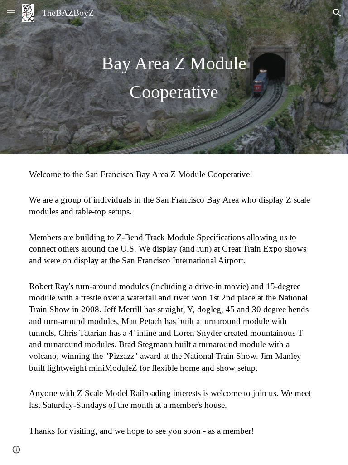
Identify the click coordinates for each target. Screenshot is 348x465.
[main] (173, 77)
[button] (11, 12)
